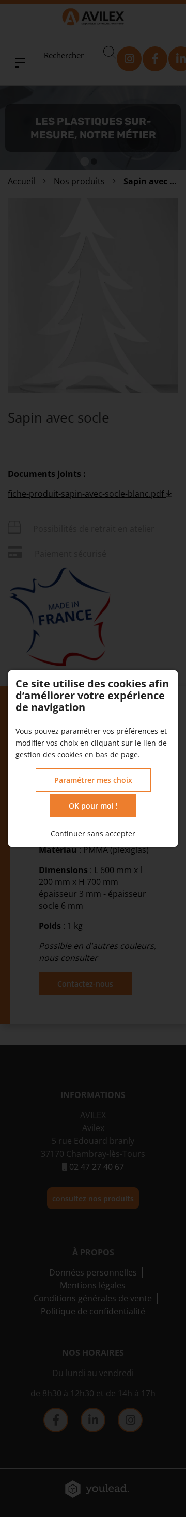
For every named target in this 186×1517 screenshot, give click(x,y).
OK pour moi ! (93, 806)
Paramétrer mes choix (93, 780)
